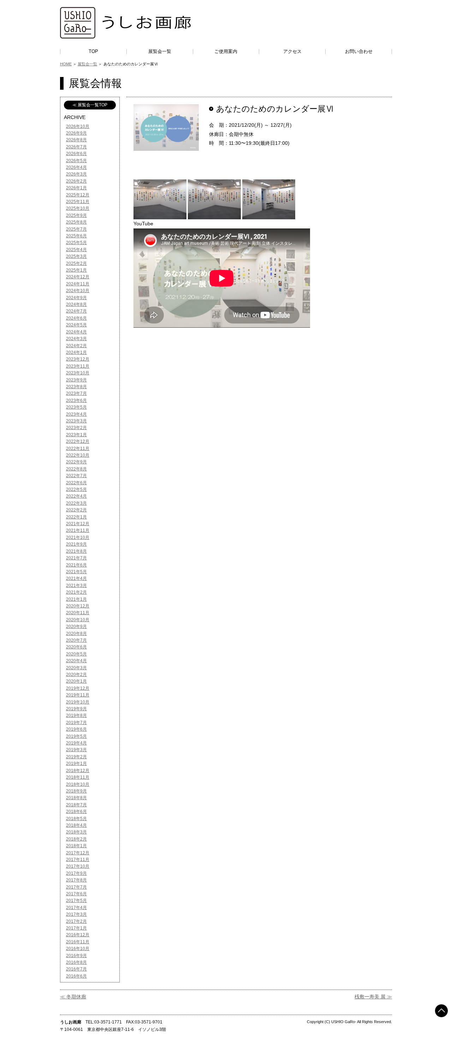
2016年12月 (77, 934)
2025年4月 (76, 249)
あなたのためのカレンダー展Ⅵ (275, 108)
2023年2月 (76, 427)
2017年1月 (76, 928)
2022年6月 (76, 482)
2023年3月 (76, 420)
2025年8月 (76, 222)
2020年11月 (77, 612)
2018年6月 (76, 811)
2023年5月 (76, 407)
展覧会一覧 (159, 51)
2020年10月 (77, 619)
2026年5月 (76, 160)
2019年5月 (76, 736)
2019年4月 (76, 743)
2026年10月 (77, 126)
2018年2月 (76, 839)
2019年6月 (76, 729)
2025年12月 (77, 194)
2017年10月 (77, 866)
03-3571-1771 (108, 1022)
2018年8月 (76, 797)
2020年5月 (76, 654)
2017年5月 (76, 900)
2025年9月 (76, 215)
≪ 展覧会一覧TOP (89, 104)
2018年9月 (76, 791)
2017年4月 (76, 907)
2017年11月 (77, 859)
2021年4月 (76, 578)
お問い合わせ (359, 51)
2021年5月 (76, 571)
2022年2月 (76, 509)
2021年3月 (76, 585)
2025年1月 (76, 270)
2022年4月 (76, 496)
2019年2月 (76, 756)
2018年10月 (77, 784)
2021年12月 (77, 523)
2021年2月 (76, 592)
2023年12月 (77, 359)
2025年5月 (76, 242)
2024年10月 (77, 290)
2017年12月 (77, 852)
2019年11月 (77, 695)
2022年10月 (77, 455)
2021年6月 (76, 565)
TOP (93, 51)
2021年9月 (76, 544)
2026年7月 (76, 146)
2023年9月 (76, 380)
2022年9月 (76, 461)
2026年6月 (76, 153)
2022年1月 (76, 517)
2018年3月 (76, 832)
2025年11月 (77, 201)
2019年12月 (77, 688)
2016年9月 (76, 955)
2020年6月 (76, 647)
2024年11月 (77, 283)
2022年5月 (76, 489)
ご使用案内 (225, 51)
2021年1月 (76, 599)
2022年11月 (77, 448)
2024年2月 (76, 345)
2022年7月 (76, 475)
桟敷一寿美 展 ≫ (373, 996)
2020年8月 (76, 633)
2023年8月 (76, 386)
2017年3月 (76, 914)
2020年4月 (76, 660)
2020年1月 (76, 681)
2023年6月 (76, 400)
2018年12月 (77, 770)
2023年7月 (76, 393)
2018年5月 (76, 818)
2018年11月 (77, 777)
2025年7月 (76, 229)
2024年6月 (76, 318)
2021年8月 (76, 551)
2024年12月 (77, 276)
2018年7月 (76, 804)
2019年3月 (76, 749)
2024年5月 (76, 324)
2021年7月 (76, 558)
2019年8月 (76, 715)
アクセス (292, 51)
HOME (66, 64)
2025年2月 (76, 263)
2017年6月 (76, 893)
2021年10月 (77, 537)
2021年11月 (77, 530)
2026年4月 (76, 167)
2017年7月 (76, 887)
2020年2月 (76, 674)
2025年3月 (76, 256)
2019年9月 (76, 708)
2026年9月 (76, 133)
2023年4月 (76, 414)
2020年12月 (77, 606)
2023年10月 (77, 372)
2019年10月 (77, 702)
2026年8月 (76, 139)
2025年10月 (77, 208)
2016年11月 (77, 941)
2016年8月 (76, 962)
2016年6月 (76, 976)
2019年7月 (76, 722)
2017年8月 (76, 880)
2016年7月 (76, 969)
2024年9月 (76, 297)
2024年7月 (76, 311)
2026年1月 (76, 187)
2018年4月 (76, 825)
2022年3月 (76, 503)
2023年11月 (77, 366)
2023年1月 (76, 434)
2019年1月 (76, 763)
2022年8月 (76, 469)
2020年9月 (76, 626)
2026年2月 (76, 181)
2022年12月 (77, 441)
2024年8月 (76, 304)
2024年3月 (76, 338)
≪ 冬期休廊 (73, 996)
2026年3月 (76, 174)
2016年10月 (77, 948)
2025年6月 (76, 235)
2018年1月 (76, 845)
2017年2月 (76, 921)
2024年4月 (76, 331)
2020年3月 (76, 667)
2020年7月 (76, 640)
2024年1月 (76, 352)
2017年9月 (76, 873)
